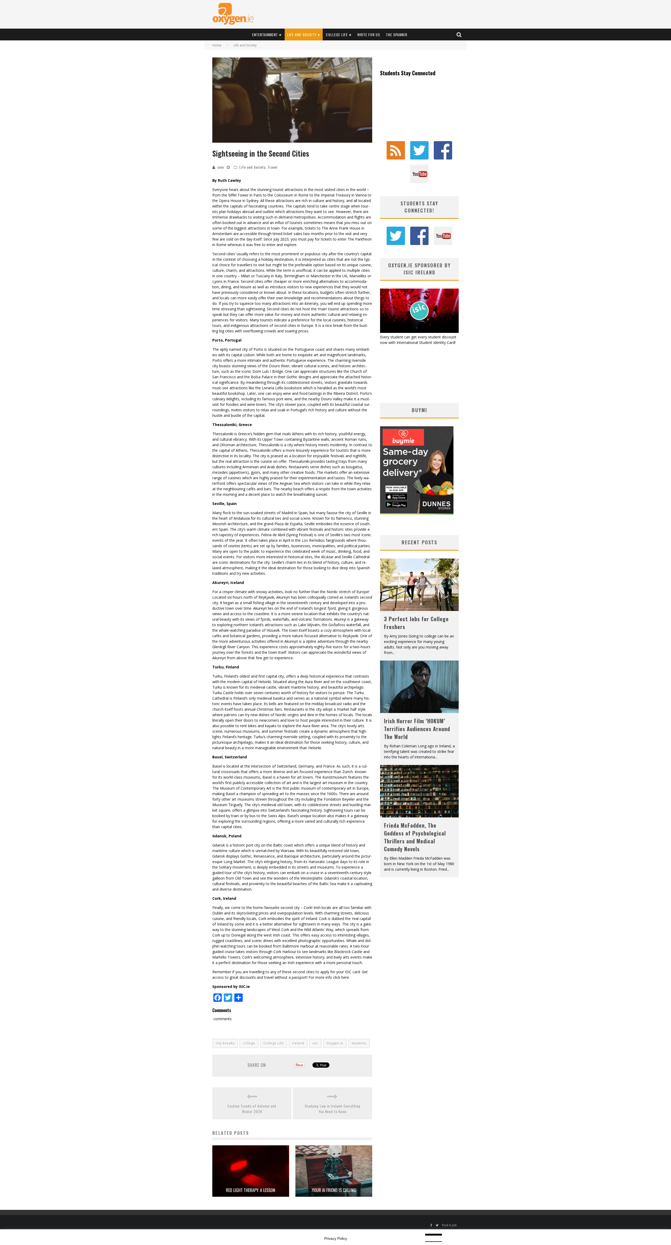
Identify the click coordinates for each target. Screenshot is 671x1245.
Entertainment (265, 34)
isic (315, 1043)
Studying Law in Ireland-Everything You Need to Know (332, 1108)
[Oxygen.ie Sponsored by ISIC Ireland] (419, 331)
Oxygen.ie (334, 1043)
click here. (341, 977)
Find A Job (449, 1225)
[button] (292, 100)
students (358, 1043)
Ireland (298, 1043)
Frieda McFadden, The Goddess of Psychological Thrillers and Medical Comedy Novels (415, 837)
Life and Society (301, 34)
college (249, 1043)
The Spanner (396, 34)
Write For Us (368, 34)
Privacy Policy (335, 1238)
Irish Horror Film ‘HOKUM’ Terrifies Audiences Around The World (417, 729)
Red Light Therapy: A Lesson (250, 1190)
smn (220, 167)
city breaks (225, 1043)
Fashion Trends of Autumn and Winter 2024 (252, 1108)
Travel (272, 167)
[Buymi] (416, 512)
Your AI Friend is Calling (334, 1190)
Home (216, 45)
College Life (337, 34)
